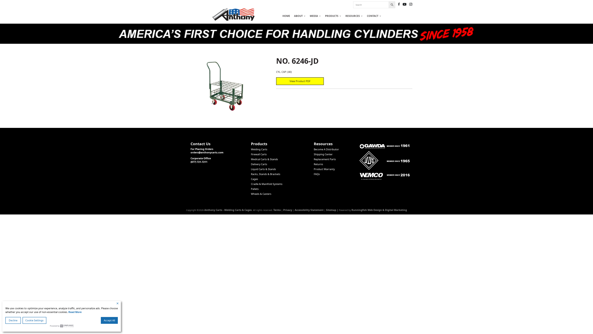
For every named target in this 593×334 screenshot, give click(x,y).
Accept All (109, 320)
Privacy (287, 210)
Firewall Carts (259, 154)
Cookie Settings (34, 320)
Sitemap (331, 210)
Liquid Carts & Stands (263, 169)
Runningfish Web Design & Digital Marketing (379, 210)
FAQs (317, 174)
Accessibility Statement (309, 210)
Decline (13, 320)
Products (331, 16)
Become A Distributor (326, 149)
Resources (352, 16)
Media (314, 16)
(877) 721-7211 (199, 162)
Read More (75, 312)
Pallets (255, 189)
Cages (254, 179)
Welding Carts (259, 149)
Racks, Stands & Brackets (265, 174)
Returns (318, 164)
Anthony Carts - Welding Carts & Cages (228, 210)
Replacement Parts (325, 159)
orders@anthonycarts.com (207, 152)
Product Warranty (324, 169)
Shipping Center (323, 154)
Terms (277, 210)
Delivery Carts (259, 164)
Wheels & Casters (261, 194)
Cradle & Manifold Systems (266, 184)
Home (286, 16)
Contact (372, 16)
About (298, 16)
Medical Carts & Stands (264, 159)
